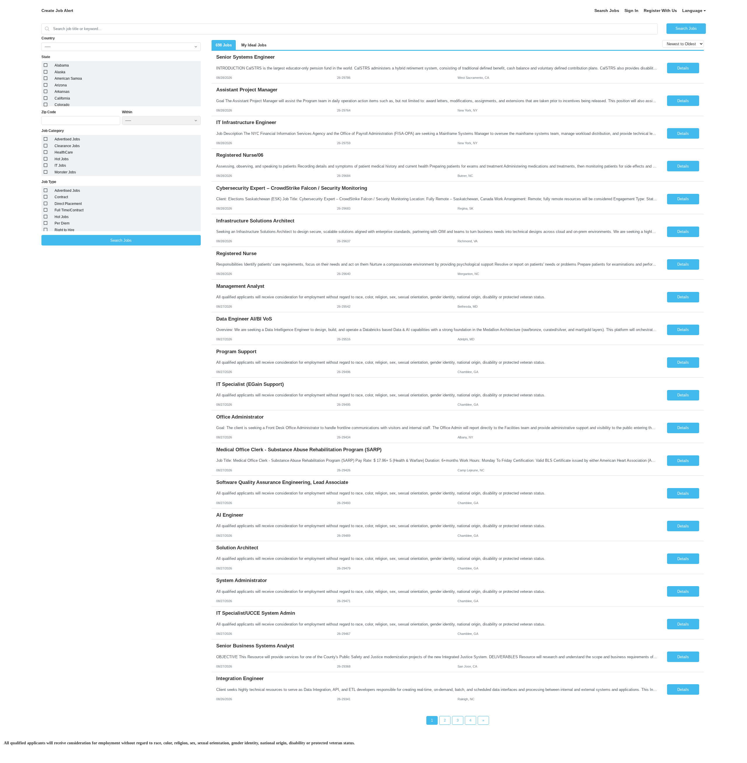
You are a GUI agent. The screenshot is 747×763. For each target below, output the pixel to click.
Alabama (62, 65)
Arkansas (62, 92)
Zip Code (48, 112)
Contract (61, 197)
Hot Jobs (62, 159)
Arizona (61, 85)
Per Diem (62, 223)
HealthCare (64, 152)
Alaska (60, 72)
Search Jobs (606, 10)
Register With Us (660, 10)
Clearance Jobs (67, 146)
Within (127, 112)
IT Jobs (60, 165)
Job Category (52, 131)
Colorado (62, 105)
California (62, 98)
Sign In (631, 10)
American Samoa (68, 78)
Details (683, 68)
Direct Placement (68, 204)
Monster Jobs (65, 172)
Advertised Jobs (67, 139)
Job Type (48, 182)
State (45, 57)
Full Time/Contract (69, 210)
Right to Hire (64, 230)
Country (48, 38)
